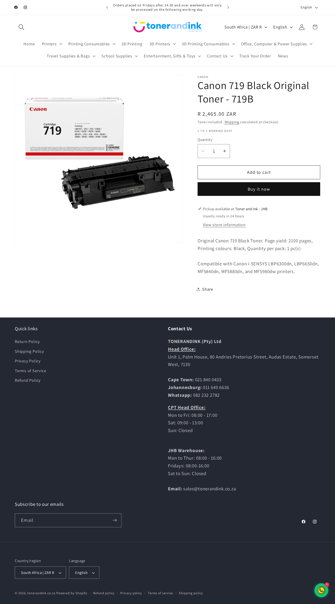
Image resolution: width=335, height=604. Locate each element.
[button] (21, 26)
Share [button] (207, 289)
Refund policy (104, 593)
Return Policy (27, 341)
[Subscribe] (114, 520)
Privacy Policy (28, 360)
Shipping (231, 122)
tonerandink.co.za (41, 593)
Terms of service (160, 593)
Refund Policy (28, 380)
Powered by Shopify (71, 593)
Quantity (205, 139)
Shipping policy (191, 593)
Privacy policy (131, 593)
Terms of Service (30, 370)
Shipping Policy (29, 351)
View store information (224, 224)
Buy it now (259, 189)
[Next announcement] (228, 7)
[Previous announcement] (107, 7)
